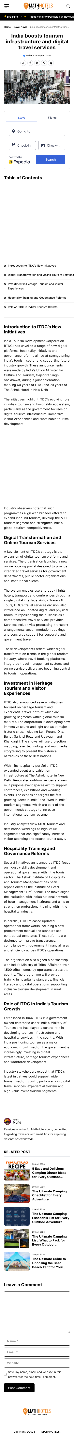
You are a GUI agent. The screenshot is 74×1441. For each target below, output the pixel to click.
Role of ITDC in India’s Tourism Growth (32, 307)
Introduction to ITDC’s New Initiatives (32, 265)
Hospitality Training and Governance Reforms (37, 297)
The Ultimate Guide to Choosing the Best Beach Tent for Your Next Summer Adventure (49, 1267)
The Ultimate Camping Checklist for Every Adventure (49, 1195)
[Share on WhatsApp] (44, 63)
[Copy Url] (23, 63)
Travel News (20, 26)
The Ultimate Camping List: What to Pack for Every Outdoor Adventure (49, 1242)
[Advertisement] (37, 219)
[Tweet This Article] (37, 63)
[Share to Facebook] (30, 63)
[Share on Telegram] (51, 63)
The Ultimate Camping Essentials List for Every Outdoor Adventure (50, 1218)
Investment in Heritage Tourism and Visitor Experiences (35, 286)
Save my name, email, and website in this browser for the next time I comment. (34, 1374)
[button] (68, 6)
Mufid (29, 55)
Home (7, 26)
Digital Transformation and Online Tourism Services (41, 274)
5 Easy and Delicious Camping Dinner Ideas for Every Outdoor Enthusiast (49, 1175)
